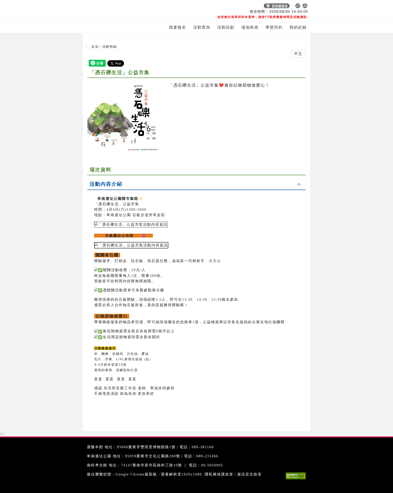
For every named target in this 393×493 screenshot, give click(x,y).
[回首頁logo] (117, 7)
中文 (298, 54)
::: (87, 46)
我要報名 (177, 27)
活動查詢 (201, 27)
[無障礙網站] (297, 479)
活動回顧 (225, 27)
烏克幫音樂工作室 (120, 388)
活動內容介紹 (106, 184)
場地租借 (250, 27)
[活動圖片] (123, 116)
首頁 (95, 46)
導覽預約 (274, 27)
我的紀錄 (298, 27)
